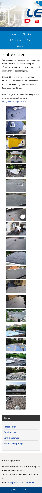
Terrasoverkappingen (14, 443)
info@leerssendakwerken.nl (21, 482)
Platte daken (10, 426)
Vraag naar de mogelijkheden (14, 101)
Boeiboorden (10, 432)
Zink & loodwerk (12, 437)
